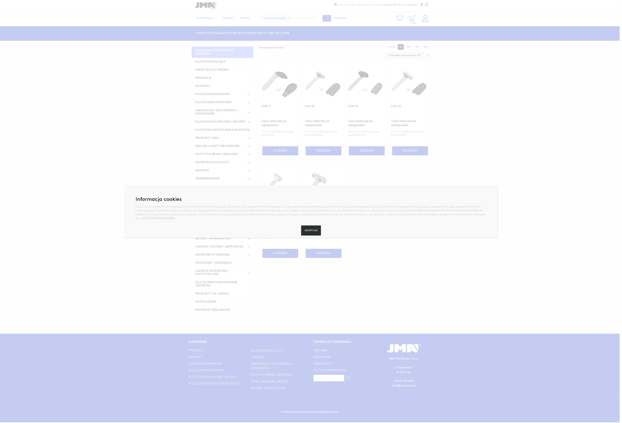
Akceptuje (311, 230)
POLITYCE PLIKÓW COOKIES (159, 218)
